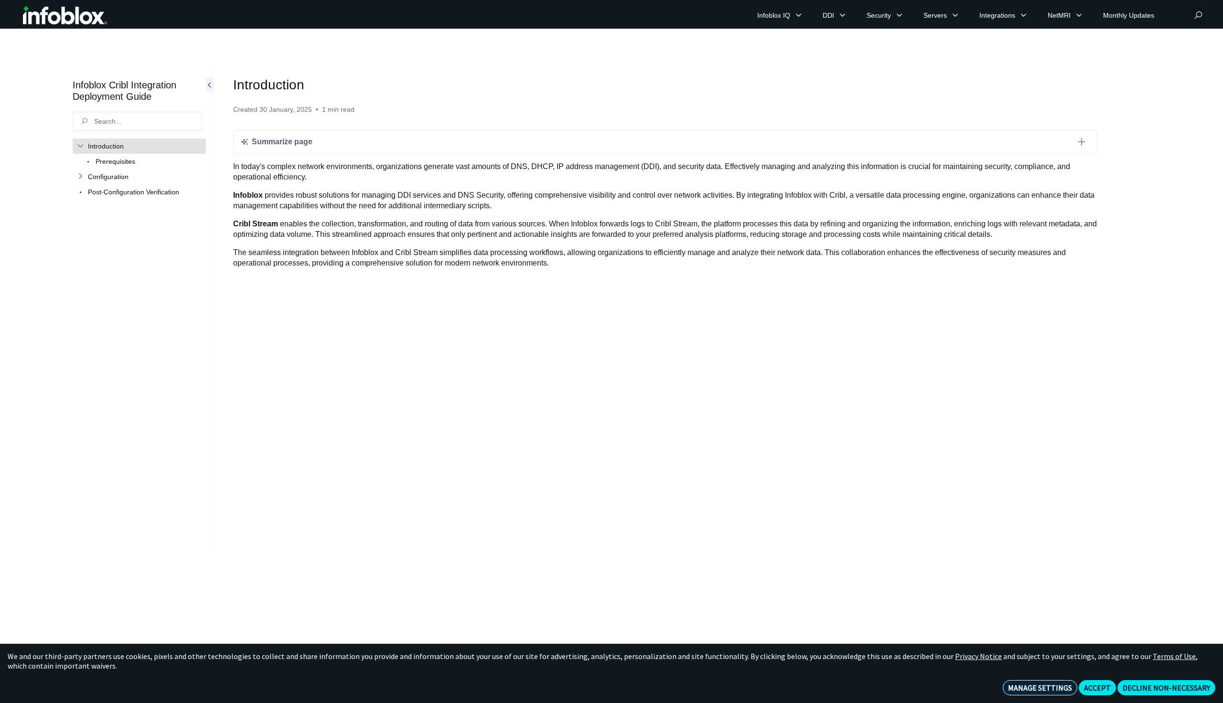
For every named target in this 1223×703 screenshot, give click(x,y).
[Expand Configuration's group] (80, 176)
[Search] (1198, 15)
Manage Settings (1040, 687)
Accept (1097, 687)
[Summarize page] (1081, 141)
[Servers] (955, 15)
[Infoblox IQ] (799, 15)
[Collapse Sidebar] (210, 308)
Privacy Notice (978, 656)
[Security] (899, 15)
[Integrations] (1024, 15)
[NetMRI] (1079, 15)
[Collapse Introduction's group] (80, 146)
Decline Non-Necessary (1166, 687)
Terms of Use (1174, 656)
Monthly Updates (1128, 15)
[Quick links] (65, 15)
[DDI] (843, 15)
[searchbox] (137, 121)
